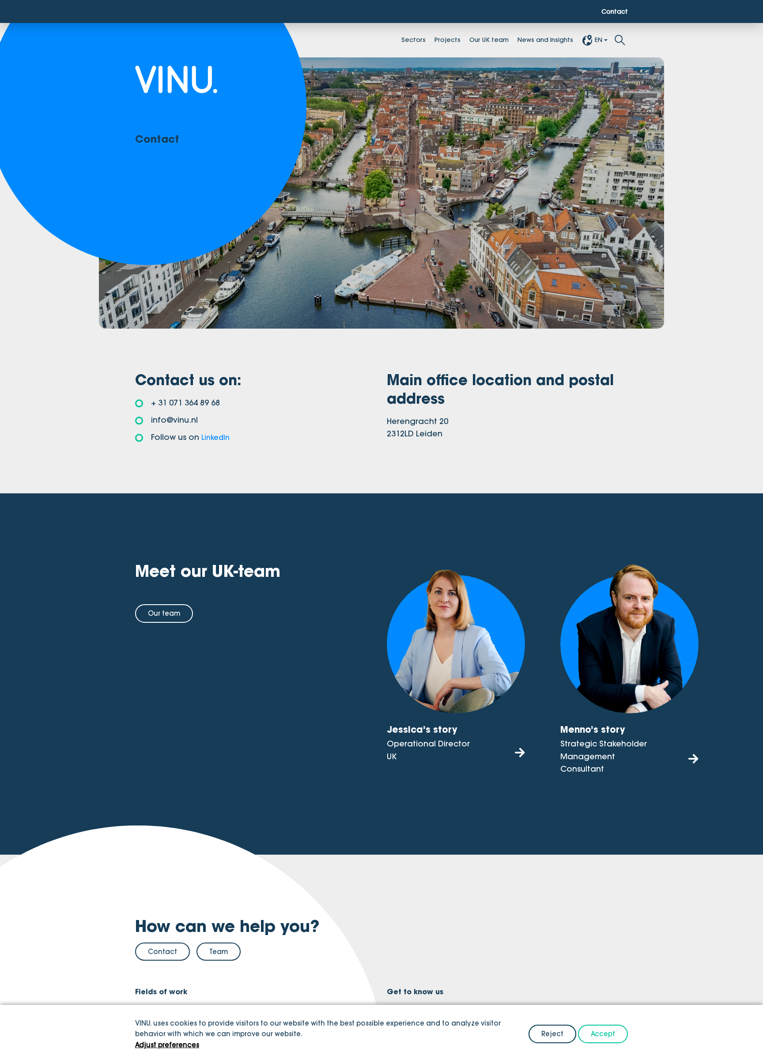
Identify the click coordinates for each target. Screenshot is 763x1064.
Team (218, 951)
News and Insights (539, 41)
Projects (427, 41)
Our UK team (474, 41)
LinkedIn (217, 437)
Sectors (390, 41)
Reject (552, 1034)
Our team (164, 613)
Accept (603, 1034)
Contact (613, 12)
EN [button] (597, 41)
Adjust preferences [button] (167, 1045)
